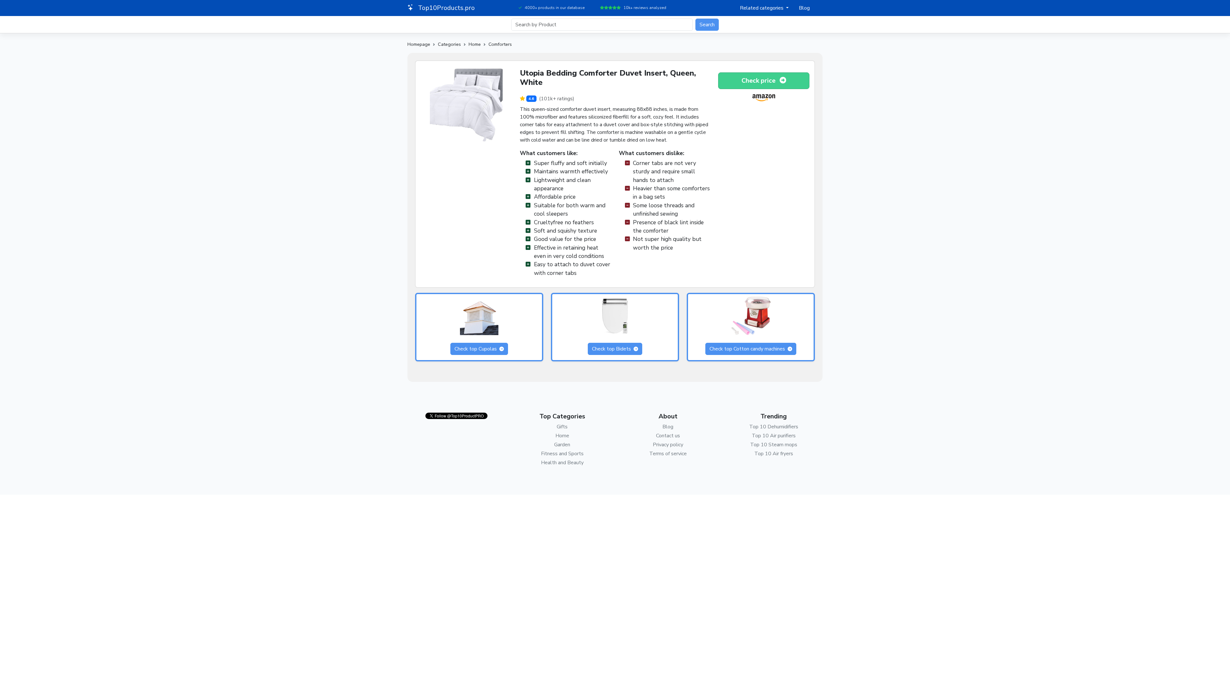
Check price (759, 80)
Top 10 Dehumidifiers (773, 426)
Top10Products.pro (445, 8)
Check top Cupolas (476, 348)
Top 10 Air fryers (773, 453)
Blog (804, 8)
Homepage (418, 44)
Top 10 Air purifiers (774, 435)
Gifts (562, 426)
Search (707, 24)
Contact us (668, 435)
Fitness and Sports (562, 453)
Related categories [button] (762, 8)
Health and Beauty (562, 462)
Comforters (500, 44)
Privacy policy (668, 444)
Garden (562, 444)
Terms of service (668, 453)
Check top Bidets (612, 348)
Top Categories (562, 416)
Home (475, 44)
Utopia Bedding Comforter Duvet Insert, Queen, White (608, 77)
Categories (449, 44)
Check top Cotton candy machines (747, 348)
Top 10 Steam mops (773, 444)
